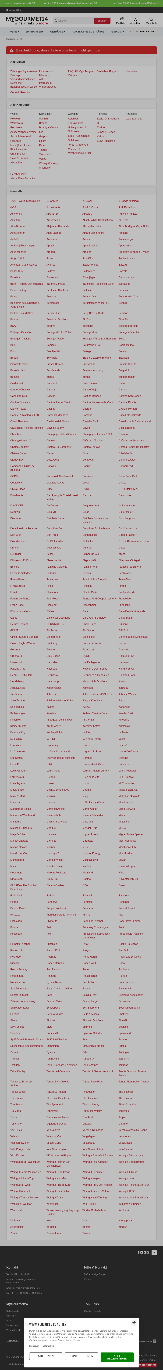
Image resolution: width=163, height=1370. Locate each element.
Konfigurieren (81, 1356)
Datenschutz (48, 1346)
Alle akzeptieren (117, 1357)
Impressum (34, 1346)
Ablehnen (46, 1356)
